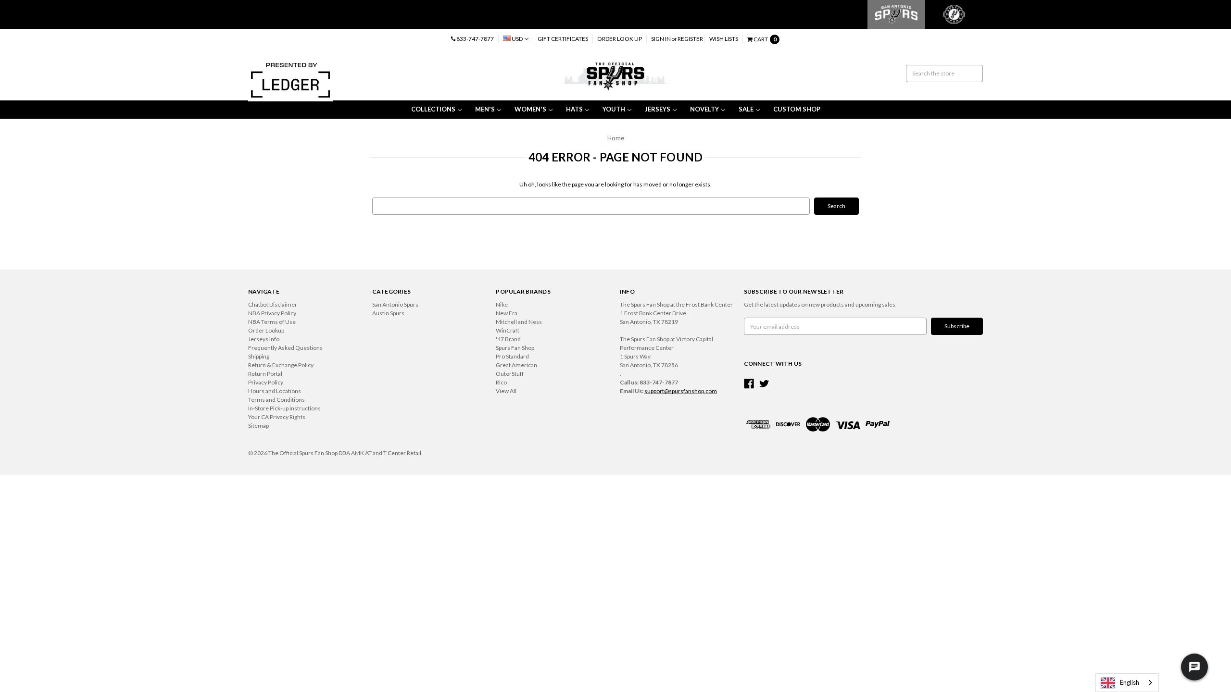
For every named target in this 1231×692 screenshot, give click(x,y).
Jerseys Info (263, 339)
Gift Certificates (563, 38)
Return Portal (265, 373)
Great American (516, 365)
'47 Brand (508, 339)
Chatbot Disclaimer (272, 304)
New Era (506, 313)
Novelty (704, 109)
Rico (501, 382)
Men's (485, 109)
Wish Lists (723, 38)
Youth (614, 109)
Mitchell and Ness (519, 321)
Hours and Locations (274, 391)
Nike (502, 304)
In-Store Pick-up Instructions (284, 408)
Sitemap (258, 425)
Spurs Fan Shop (515, 347)
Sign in (661, 38)
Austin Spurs (388, 313)
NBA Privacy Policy (272, 313)
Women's (530, 109)
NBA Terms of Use (272, 321)
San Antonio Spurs (395, 304)
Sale (746, 109)
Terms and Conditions (276, 399)
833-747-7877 (474, 38)
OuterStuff (510, 373)
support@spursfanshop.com (680, 391)
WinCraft (507, 330)
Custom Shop (796, 109)
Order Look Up (619, 38)
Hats (574, 109)
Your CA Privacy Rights (276, 416)
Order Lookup (266, 330)
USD (517, 38)
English (1129, 682)
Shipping (258, 356)
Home (615, 138)
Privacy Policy (265, 382)
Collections (433, 109)
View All (506, 391)
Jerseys (657, 109)
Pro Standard (512, 356)
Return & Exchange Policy (281, 365)
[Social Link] (749, 384)
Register (690, 38)
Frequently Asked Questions (285, 347)
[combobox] (1127, 682)
